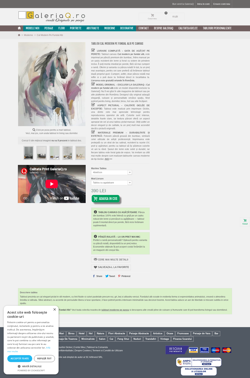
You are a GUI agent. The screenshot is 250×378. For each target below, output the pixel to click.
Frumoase (183, 333)
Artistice (157, 333)
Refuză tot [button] (44, 358)
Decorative (126, 28)
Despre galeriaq (163, 28)
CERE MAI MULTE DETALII (113, 259)
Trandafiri (150, 339)
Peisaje (48, 28)
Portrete (75, 28)
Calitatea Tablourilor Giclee (58, 347)
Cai (111, 339)
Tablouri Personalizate (217, 28)
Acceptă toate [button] (20, 358)
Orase (170, 333)
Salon (102, 339)
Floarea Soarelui (182, 339)
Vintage (164, 339)
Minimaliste (88, 339)
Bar (216, 333)
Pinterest (125, 276)
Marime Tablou (99, 168)
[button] (31, 366)
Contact (144, 28)
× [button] (54, 309)
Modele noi (32, 28)
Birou (71, 333)
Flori (61, 28)
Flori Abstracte (116, 333)
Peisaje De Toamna (66, 339)
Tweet (112, 276)
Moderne (109, 28)
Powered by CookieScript (31, 370)
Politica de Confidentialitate (59, 350)
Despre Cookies (83, 350)
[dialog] (31, 340)
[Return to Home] (19, 35)
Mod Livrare (97, 178)
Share (99, 276)
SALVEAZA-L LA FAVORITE (113, 267)
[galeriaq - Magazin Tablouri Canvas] (52, 16)
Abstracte (93, 28)
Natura (100, 333)
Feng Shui (123, 339)
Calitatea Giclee (188, 28)
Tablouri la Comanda (97, 347)
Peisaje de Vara (201, 333)
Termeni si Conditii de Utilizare (107, 350)
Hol (91, 333)
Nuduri (137, 339)
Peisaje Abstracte (139, 333)
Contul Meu (79, 347)
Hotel (82, 333)
